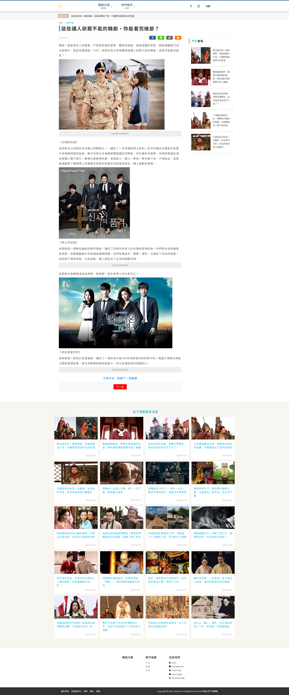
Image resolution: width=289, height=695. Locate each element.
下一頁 (120, 387)
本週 (148, 666)
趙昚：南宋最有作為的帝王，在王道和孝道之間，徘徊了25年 (167, 579)
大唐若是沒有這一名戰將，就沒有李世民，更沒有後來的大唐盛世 (76, 490)
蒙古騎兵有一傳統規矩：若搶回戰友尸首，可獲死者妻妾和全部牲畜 (102, 15)
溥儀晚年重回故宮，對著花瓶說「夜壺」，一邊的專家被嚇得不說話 (121, 581)
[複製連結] (169, 38)
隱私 (92, 691)
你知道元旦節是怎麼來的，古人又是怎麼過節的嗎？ (167, 624)
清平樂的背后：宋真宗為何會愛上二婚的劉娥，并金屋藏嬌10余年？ (76, 581)
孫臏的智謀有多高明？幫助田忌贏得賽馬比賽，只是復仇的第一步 (76, 624)
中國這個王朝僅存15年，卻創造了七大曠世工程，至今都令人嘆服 (167, 535)
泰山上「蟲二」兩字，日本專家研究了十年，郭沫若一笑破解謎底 (213, 624)
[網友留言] (177, 38)
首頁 (61, 22)
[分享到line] (161, 38)
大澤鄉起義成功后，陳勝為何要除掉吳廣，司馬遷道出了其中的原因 (213, 445)
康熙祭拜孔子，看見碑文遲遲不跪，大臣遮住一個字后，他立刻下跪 (213, 492)
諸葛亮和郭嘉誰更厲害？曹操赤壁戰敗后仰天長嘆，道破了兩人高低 (122, 535)
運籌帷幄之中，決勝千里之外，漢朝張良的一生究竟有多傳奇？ (213, 535)
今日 (148, 662)
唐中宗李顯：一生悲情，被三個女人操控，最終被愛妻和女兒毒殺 (213, 579)
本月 (148, 670)
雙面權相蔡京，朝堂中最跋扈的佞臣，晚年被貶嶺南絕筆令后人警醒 (122, 445)
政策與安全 (76, 691)
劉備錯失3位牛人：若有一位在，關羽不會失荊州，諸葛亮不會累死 (167, 490)
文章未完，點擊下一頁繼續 (120, 378)
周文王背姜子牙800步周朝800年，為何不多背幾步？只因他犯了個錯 (122, 626)
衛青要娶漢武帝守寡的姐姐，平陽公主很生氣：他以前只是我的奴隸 (76, 535)
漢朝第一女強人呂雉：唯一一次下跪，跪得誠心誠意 (122, 490)
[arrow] (68, 6)
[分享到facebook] (152, 38)
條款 (85, 691)
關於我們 (65, 691)
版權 (98, 691)
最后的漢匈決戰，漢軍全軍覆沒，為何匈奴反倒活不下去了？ (167, 445)
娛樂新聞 (70, 22)
